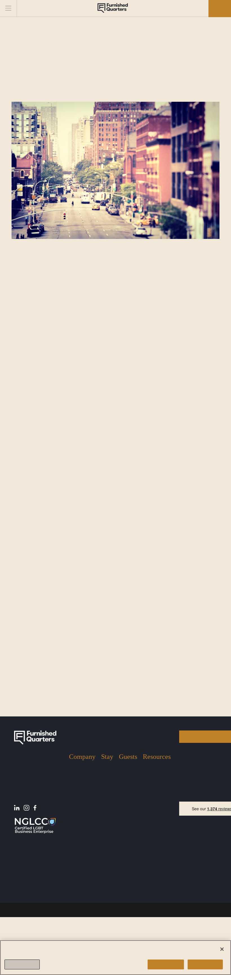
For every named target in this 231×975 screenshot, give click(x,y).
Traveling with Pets (128, 839)
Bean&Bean (59, 437)
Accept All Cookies (163, 964)
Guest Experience (128, 821)
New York (105, 818)
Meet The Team (78, 826)
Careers (77, 859)
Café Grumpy (60, 603)
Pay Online (154, 841)
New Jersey (106, 834)
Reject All (205, 964)
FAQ (147, 833)
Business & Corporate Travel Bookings (107, 911)
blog (128, 740)
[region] (115, 957)
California (107, 868)
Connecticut (106, 884)
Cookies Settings (23, 964)
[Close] (222, 948)
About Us (78, 816)
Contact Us (80, 851)
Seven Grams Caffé (67, 516)
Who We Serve (77, 840)
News (148, 824)
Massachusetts (106, 852)
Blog (147, 816)
